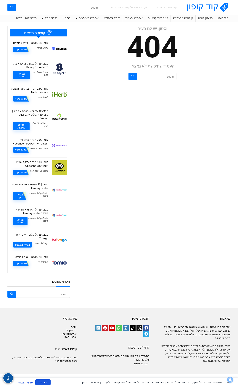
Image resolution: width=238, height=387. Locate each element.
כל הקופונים (205, 18)
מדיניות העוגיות (24, 382)
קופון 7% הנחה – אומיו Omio (31, 257)
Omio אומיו (43, 262)
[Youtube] (112, 328)
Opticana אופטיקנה (39, 171)
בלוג (68, 18)
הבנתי (42, 382)
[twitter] (139, 328)
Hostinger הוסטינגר (39, 148)
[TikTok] (133, 328)
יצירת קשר (71, 330)
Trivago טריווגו (41, 243)
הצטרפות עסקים (26, 18)
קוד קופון (223, 18)
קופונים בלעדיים (183, 18)
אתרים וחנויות (134, 18)
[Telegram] (146, 334)
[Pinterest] (105, 328)
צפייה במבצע (21, 75)
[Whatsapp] (119, 328)
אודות (74, 326)
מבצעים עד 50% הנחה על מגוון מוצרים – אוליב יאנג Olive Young (30, 114)
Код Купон (71, 336)
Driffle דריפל (42, 48)
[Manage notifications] (230, 380)
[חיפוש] (11, 7)
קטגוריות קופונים (158, 18)
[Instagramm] (126, 328)
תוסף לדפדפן (112, 18)
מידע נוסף (51, 18)
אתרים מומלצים (89, 18)
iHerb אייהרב (42, 97)
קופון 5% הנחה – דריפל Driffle (30, 43)
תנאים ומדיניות (69, 333)
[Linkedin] (98, 328)
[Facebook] (146, 328)
